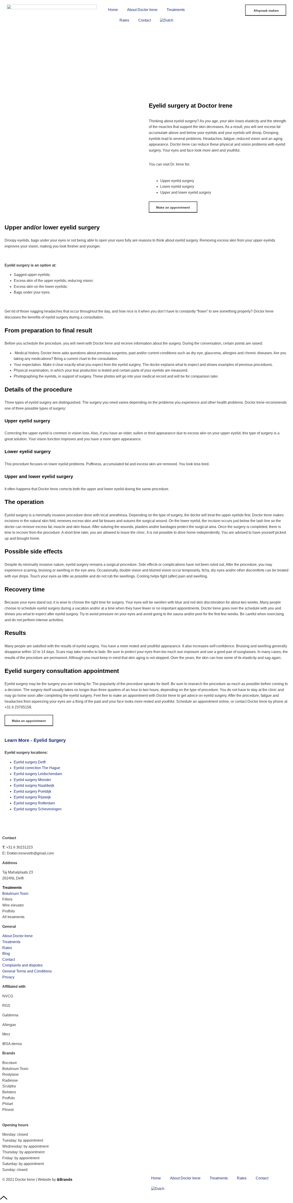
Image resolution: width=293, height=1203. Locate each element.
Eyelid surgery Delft (30, 762)
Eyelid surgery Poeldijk (32, 791)
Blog (6, 953)
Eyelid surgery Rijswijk (32, 797)
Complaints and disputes (22, 965)
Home (113, 10)
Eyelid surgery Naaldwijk (34, 785)
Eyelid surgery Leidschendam (38, 774)
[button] (146, 740)
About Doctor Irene (142, 10)
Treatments (176, 10)
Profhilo (8, 911)
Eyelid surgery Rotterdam (34, 803)
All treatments (13, 917)
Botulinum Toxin (15, 893)
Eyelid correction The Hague (37, 768)
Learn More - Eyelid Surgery (35, 740)
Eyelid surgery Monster (32, 780)
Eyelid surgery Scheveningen (38, 809)
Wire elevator (13, 905)
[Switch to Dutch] (166, 20)
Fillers (7, 899)
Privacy (8, 977)
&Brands (64, 1179)
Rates (124, 20)
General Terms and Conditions (27, 971)
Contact (144, 20)
